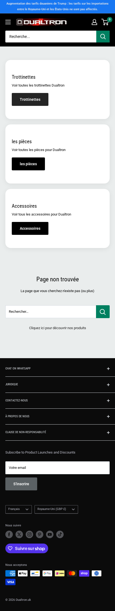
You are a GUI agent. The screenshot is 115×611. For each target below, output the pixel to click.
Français (14, 509)
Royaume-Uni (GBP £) (51, 509)
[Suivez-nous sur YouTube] (49, 534)
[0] (105, 22)
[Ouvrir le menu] (8, 22)
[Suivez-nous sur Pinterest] (39, 534)
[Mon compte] (94, 22)
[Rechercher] (103, 36)
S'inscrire (21, 484)
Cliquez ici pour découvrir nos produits (57, 328)
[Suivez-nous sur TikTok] (60, 534)
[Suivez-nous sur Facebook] (9, 534)
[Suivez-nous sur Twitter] (19, 534)
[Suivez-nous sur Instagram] (29, 534)
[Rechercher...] (103, 311)
